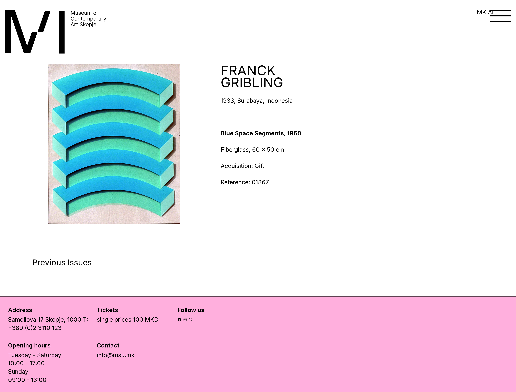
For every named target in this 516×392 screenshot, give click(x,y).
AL (491, 12)
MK (481, 12)
